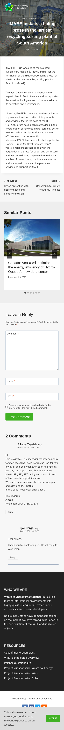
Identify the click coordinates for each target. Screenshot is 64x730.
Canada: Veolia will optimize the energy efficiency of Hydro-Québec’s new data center (31, 267)
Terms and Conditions (40, 698)
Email (10, 396)
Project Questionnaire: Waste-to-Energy (28, 667)
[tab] (25, 293)
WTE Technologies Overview (21, 657)
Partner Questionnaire (17, 662)
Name (11, 381)
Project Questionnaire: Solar (21, 678)
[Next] (54, 254)
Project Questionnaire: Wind (21, 673)
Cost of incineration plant (19, 652)
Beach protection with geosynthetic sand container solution (16, 187)
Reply (10, 512)
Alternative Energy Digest (31, 18)
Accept (52, 718)
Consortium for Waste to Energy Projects (48, 185)
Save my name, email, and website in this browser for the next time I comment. (30, 406)
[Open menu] (57, 6)
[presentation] (32, 237)
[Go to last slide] (9, 254)
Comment (13, 333)
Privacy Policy (19, 698)
